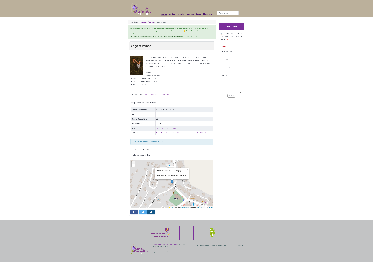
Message (225, 75)
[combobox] (228, 13)
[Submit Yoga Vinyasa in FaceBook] (134, 212)
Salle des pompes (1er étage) (166, 128)
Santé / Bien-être (162, 133)
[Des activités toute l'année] (161, 237)
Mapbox (211, 207)
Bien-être (173, 133)
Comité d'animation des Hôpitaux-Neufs (166, 244)
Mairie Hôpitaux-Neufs (220, 245)
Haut (239, 245)
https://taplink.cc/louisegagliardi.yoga (158, 94)
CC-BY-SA (199, 207)
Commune (226, 67)
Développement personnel (186, 133)
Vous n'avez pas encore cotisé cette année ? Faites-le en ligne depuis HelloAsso (155, 36)
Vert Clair (204, 133)
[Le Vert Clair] (212, 237)
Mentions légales (203, 245)
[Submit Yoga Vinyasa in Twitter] (143, 212)
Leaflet (172, 207)
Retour (149, 149)
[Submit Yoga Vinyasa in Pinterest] (151, 212)
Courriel (225, 59)
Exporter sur (138, 149)
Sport (199, 133)
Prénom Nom (227, 51)
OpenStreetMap (185, 207)
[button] (172, 182)
